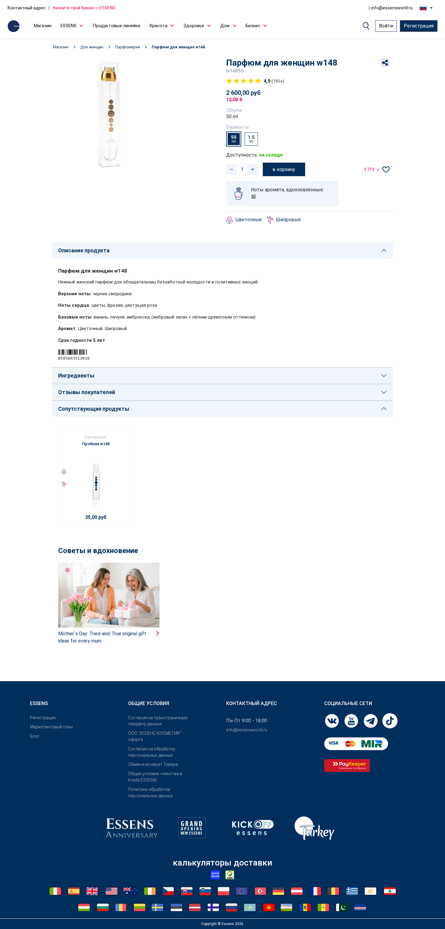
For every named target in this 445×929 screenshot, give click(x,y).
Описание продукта (84, 250)
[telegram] (371, 720)
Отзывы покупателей (86, 392)
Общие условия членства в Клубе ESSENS (155, 776)
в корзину (283, 169)
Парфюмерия (127, 47)
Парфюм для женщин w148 (178, 47)
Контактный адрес (27, 7)
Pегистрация (43, 717)
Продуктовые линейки (116, 25)
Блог (35, 736)
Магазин (42, 25)
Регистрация (418, 26)
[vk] (332, 720)
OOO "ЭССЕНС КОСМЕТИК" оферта (154, 736)
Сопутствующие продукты (93, 409)
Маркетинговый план (51, 726)
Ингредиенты (76, 375)
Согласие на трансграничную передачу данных (158, 721)
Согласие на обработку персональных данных (151, 752)
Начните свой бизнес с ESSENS (84, 7)
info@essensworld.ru (392, 7)
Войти (386, 26)
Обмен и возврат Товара (153, 764)
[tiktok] (389, 720)
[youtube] (352, 720)
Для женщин (91, 47)
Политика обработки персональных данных (150, 792)
